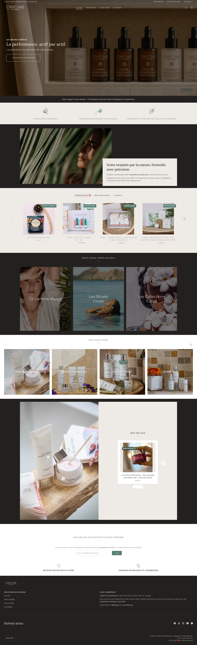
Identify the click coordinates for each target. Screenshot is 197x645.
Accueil (7, 596)
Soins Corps (9, 603)
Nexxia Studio (187, 640)
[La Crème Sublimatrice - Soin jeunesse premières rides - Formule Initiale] (137, 457)
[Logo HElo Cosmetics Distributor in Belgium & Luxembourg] (192, 623)
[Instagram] (183, 623)
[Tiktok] (179, 623)
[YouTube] (188, 623)
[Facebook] (175, 623)
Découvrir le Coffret (98, 56)
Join (117, 553)
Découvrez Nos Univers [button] (15, 592)
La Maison (8, 607)
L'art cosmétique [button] (108, 592)
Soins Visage (9, 599)
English (187, 1)
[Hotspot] (63, 478)
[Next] (184, 219)
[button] (91, 7)
